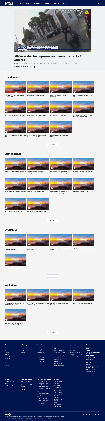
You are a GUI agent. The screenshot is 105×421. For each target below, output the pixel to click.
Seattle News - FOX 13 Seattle (27, 388)
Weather (41, 345)
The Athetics (57, 361)
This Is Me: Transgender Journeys (92, 363)
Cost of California (74, 350)
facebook (89, 414)
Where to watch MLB (43, 386)
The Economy (8, 383)
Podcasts (7, 360)
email (83, 414)
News (7, 345)
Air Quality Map (41, 352)
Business (7, 356)
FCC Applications (58, 406)
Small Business (9, 385)
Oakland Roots (57, 357)
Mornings (24, 345)
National (7, 349)
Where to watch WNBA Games (43, 400)
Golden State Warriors (59, 352)
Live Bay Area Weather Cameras (43, 349)
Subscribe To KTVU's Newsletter (59, 399)
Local (6, 347)
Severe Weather (41, 357)
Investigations (75, 345)
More (64, 3)
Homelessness (73, 349)
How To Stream (58, 381)
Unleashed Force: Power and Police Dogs (76, 355)
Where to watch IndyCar (44, 391)
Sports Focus (89, 359)
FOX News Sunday (9, 363)
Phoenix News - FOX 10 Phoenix (27, 385)
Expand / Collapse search (99, 3)
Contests (23, 350)
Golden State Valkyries (59, 356)
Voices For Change (90, 369)
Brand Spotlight (90, 375)
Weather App (41, 359)
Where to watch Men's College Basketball (43, 394)
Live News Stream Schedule (58, 394)
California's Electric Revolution (90, 347)
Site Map (56, 402)
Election (7, 365)
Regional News (26, 379)
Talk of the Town (90, 361)
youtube (86, 414)
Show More (52, 144)
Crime (6, 350)
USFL (55, 367)
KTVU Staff (56, 383)
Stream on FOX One (44, 379)
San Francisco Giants (59, 354)
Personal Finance (9, 381)
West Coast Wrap (9, 362)
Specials (89, 345)
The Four (88, 350)
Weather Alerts (41, 347)
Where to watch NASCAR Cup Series (44, 389)
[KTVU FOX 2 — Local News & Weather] (10, 3)
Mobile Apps (57, 397)
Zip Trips (23, 347)
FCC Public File (57, 404)
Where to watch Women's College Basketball (44, 397)
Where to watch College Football (43, 384)
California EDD (73, 347)
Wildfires (7, 354)
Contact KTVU (57, 387)
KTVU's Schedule (58, 392)
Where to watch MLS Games (43, 404)
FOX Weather (41, 361)
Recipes (23, 352)
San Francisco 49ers (59, 350)
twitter (98, 414)
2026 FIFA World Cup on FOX (60, 347)
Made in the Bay (90, 355)
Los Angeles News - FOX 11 (27, 382)
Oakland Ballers (57, 359)
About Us (57, 379)
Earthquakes (41, 356)
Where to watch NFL (43, 381)
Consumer (7, 358)
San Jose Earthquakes (59, 365)
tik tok (95, 414)
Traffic (23, 349)
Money (7, 379)
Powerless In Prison (75, 352)
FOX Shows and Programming (58, 389)
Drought (7, 352)
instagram (92, 414)
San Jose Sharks (58, 363)
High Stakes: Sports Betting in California (93, 352)
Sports (56, 345)
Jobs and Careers (58, 385)
